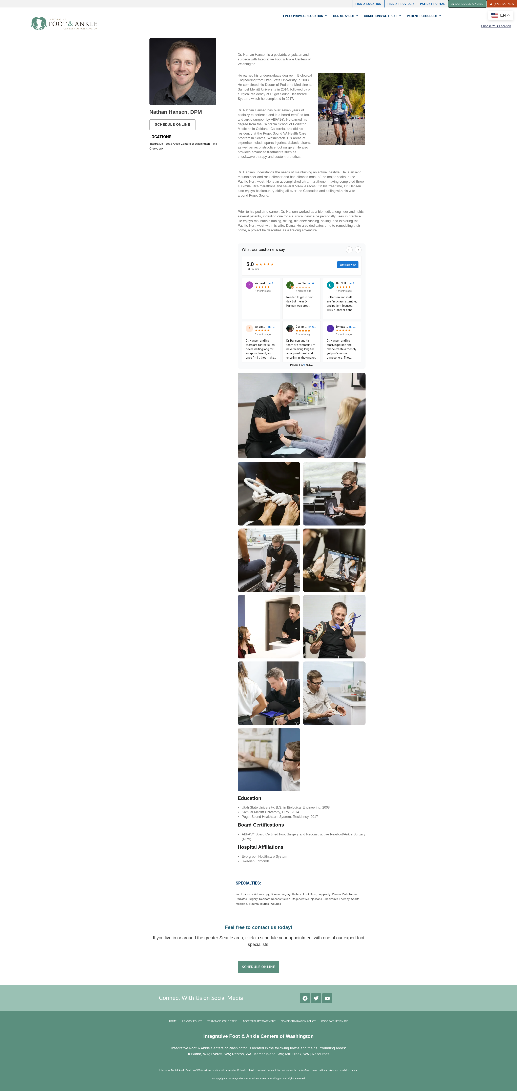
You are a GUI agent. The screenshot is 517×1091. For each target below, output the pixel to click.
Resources (320, 1054)
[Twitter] (316, 998)
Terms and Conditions (222, 1021)
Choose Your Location (496, 26)
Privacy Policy (192, 1021)
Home (173, 1021)
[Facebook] (305, 998)
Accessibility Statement (259, 1021)
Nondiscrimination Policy (298, 1021)
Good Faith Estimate (334, 1021)
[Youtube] (327, 998)
